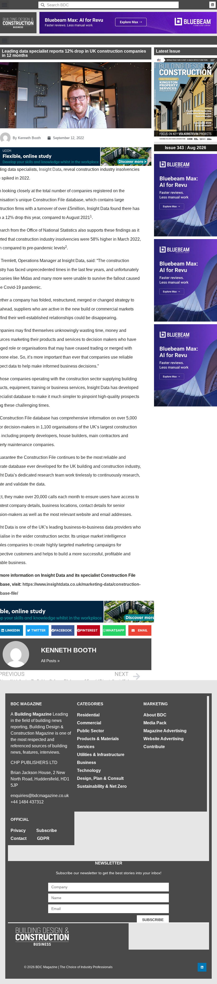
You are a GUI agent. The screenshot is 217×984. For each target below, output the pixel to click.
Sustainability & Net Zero (102, 786)
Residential (88, 715)
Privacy (18, 830)
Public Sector (90, 731)
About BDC (154, 715)
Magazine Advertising (165, 731)
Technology (89, 770)
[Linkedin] (212, 5)
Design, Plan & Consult (100, 778)
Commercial (89, 723)
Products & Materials (98, 738)
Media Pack (154, 723)
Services (85, 746)
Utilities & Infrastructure (100, 754)
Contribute (154, 746)
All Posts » (50, 661)
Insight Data (50, 169)
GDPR (43, 838)
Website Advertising (163, 738)
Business (86, 762)
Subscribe (46, 830)
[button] (4, 5)
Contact (18, 838)
